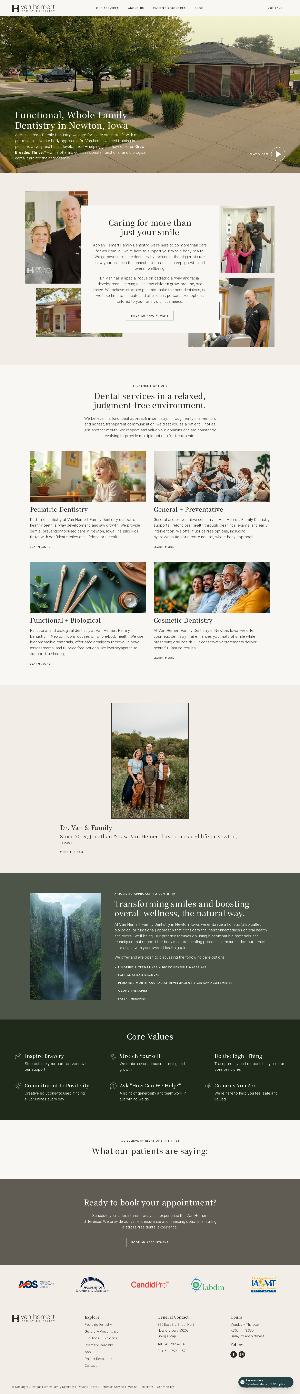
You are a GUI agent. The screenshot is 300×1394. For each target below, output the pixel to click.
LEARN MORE (40, 547)
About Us (91, 1352)
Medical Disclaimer (140, 1386)
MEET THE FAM (71, 852)
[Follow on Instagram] (242, 1354)
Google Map (167, 1336)
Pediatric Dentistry (98, 1325)
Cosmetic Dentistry (99, 1345)
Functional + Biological (101, 1338)
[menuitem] (107, 8)
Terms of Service (112, 1386)
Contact (91, 1365)
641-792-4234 (173, 1344)
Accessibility (165, 1386)
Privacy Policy (87, 1386)
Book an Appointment (150, 316)
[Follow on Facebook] (233, 1354)
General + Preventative (101, 1331)
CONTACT (275, 8)
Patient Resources (98, 1359)
